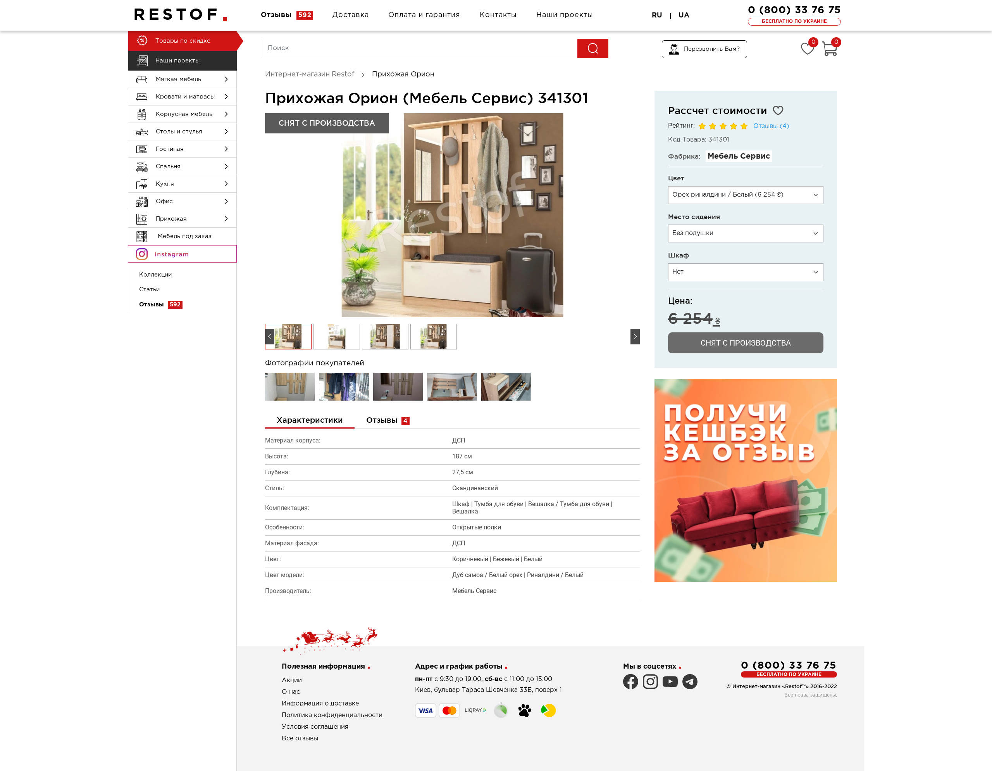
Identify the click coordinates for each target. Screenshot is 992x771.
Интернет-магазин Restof (310, 74)
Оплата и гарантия (424, 15)
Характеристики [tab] (310, 420)
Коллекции (155, 274)
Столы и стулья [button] (179, 131)
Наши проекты (564, 15)
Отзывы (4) (771, 126)
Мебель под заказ (184, 236)
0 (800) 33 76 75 (794, 10)
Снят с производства (746, 342)
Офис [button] (164, 201)
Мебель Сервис (739, 156)
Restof (177, 15)
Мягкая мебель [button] (178, 79)
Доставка (350, 15)
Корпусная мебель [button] (184, 114)
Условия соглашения (315, 727)
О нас (291, 692)
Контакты (498, 15)
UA (684, 15)
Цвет (676, 178)
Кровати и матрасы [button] (185, 96)
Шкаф (678, 255)
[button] (635, 336)
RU (657, 15)
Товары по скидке (182, 40)
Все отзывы (300, 739)
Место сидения (694, 216)
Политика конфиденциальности (332, 715)
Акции (292, 680)
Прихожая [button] (171, 218)
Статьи (149, 289)
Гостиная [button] (170, 149)
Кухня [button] (165, 184)
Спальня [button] (168, 166)
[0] (808, 48)
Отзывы (286, 15)
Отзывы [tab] (387, 420)
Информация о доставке (320, 704)
